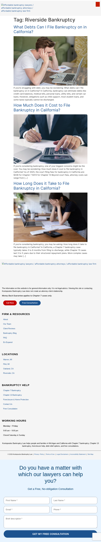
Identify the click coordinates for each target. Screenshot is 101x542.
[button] (98, 4)
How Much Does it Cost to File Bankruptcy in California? (42, 107)
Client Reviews (9, 328)
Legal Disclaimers (62, 454)
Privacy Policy (39, 454)
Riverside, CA (8, 373)
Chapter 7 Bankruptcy (12, 390)
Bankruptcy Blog (10, 333)
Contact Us (7, 404)
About (5, 319)
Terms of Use (50, 454)
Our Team (7, 324)
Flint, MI (6, 364)
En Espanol (7, 342)
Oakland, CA (8, 369)
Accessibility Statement (78, 454)
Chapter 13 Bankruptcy (12, 395)
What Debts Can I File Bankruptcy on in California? (50, 29)
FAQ (5, 338)
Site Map (90, 454)
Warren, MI (7, 359)
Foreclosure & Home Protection (16, 399)
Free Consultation (10, 409)
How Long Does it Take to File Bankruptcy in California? (41, 185)
